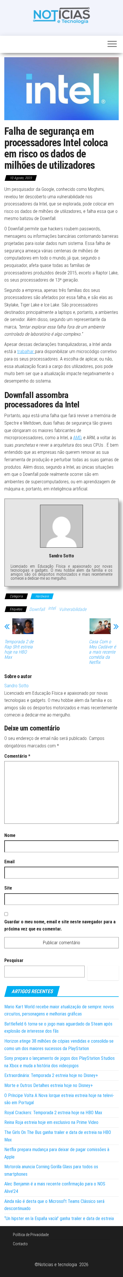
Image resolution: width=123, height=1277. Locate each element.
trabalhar (26, 351)
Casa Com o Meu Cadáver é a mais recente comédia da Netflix (102, 652)
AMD (77, 437)
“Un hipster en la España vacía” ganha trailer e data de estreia (59, 1218)
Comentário (17, 756)
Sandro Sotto (16, 685)
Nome (9, 835)
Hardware (42, 596)
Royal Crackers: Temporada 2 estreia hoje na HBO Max (53, 1112)
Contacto (20, 1244)
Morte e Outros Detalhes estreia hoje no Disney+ (48, 1085)
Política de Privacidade (31, 1234)
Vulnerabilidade (72, 609)
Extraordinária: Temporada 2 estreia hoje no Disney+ (51, 1075)
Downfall (37, 609)
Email (9, 861)
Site (8, 888)
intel (51, 608)
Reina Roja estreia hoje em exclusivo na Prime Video (51, 1122)
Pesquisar (13, 960)
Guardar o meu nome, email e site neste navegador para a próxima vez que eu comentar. (60, 925)
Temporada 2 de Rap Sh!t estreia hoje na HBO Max (18, 649)
